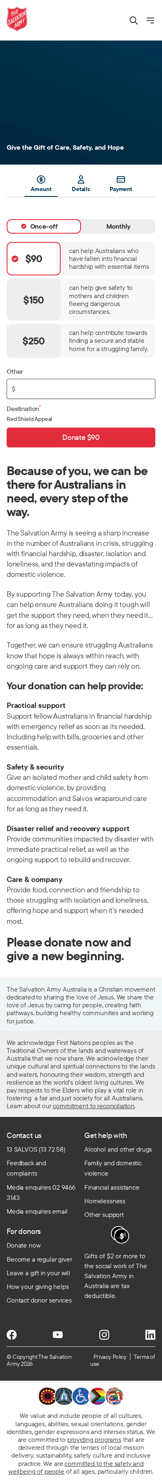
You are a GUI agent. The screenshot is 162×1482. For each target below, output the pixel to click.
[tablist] (81, 185)
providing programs (94, 1439)
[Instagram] (104, 1335)
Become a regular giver (39, 1259)
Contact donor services (39, 1300)
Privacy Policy (110, 1356)
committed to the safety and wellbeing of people (76, 1467)
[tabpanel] (81, 322)
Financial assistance (112, 1187)
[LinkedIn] (150, 1335)
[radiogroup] (81, 300)
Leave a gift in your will (38, 1273)
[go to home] (17, 19)
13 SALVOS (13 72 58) (36, 1149)
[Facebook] (12, 1335)
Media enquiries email (37, 1211)
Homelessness (104, 1201)
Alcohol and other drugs (118, 1149)
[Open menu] (150, 20)
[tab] (44, 226)
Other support (104, 1214)
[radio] (81, 259)
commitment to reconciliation (94, 1106)
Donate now (23, 1245)
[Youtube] (58, 1335)
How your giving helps (38, 1286)
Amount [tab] (41, 189)
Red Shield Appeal (29, 419)
